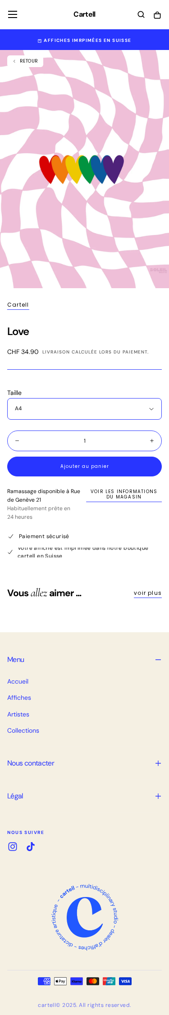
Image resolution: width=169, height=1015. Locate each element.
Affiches (19, 697)
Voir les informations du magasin (124, 494)
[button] (12, 14)
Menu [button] (15, 659)
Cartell (18, 304)
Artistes (18, 714)
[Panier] (157, 15)
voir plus (148, 593)
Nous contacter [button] (30, 763)
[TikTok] (30, 846)
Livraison (56, 352)
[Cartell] (85, 917)
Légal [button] (15, 796)
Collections (23, 730)
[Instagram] (12, 846)
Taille (14, 393)
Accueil (17, 681)
